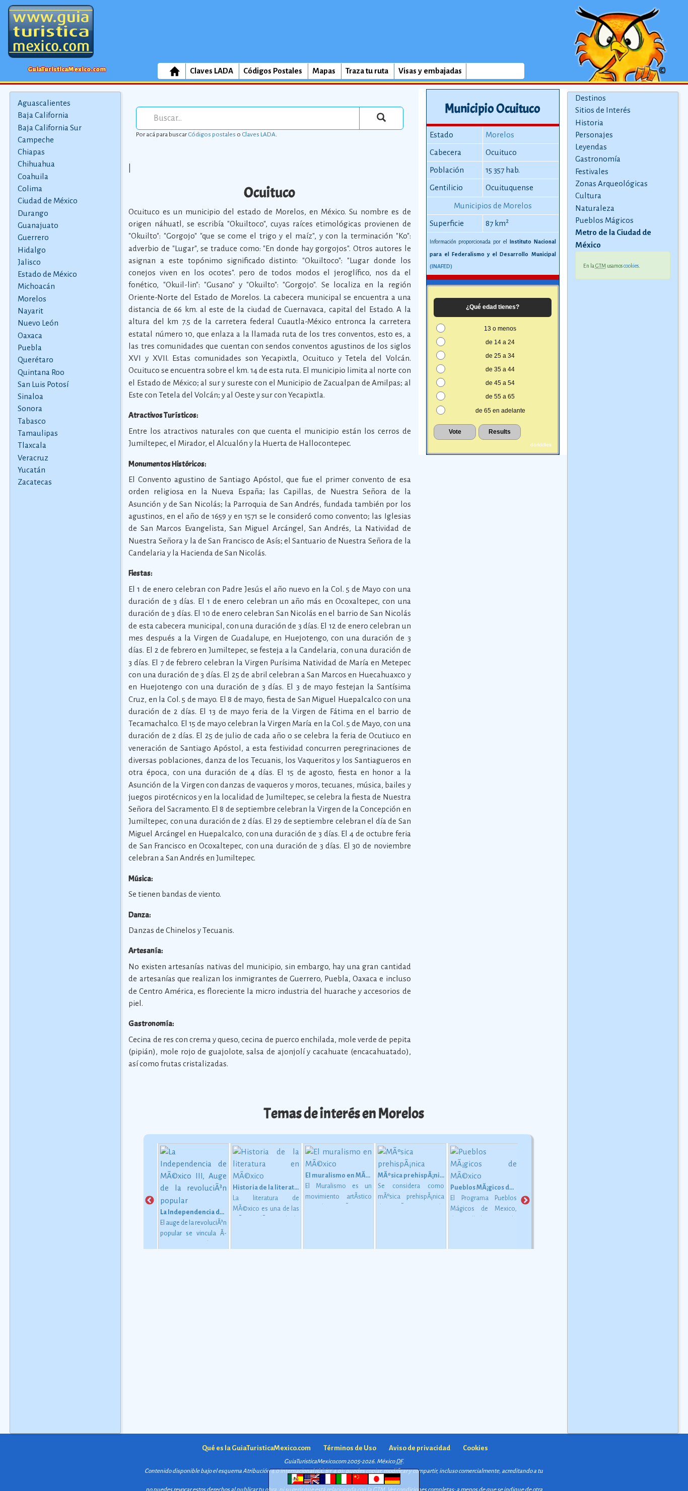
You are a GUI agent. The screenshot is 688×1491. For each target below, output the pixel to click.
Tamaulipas (38, 433)
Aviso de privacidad (419, 1448)
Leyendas (591, 146)
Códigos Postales (272, 70)
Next (525, 1201)
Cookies (475, 1448)
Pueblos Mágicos (604, 220)
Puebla (30, 347)
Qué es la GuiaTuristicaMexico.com (256, 1448)
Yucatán (31, 469)
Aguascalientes (44, 103)
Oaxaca (30, 335)
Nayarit (30, 310)
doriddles (541, 444)
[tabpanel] (193, 1201)
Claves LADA (211, 70)
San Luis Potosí (43, 384)
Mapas (323, 70)
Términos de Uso (349, 1448)
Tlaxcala (32, 445)
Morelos (32, 298)
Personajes (594, 134)
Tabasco (32, 421)
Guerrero (33, 237)
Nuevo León (38, 323)
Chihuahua (36, 164)
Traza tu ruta (367, 70)
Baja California (43, 115)
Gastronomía (598, 158)
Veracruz (33, 457)
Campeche (36, 139)
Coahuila (33, 176)
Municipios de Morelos (493, 205)
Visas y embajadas (430, 70)
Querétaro (35, 359)
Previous (150, 1201)
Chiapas (31, 151)
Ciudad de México (48, 200)
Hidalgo (32, 250)
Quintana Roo (41, 372)
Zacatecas (35, 482)
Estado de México (47, 274)
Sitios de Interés (603, 110)
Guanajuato (38, 225)
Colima (30, 188)
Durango (33, 213)
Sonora (30, 408)
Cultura (588, 195)
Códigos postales (212, 134)
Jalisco (29, 262)
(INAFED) (441, 266)
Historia (589, 122)
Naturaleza (594, 208)
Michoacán (36, 286)
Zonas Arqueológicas (611, 183)
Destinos (590, 98)
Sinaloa (30, 396)
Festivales (591, 171)
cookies (631, 266)
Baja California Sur (50, 127)
